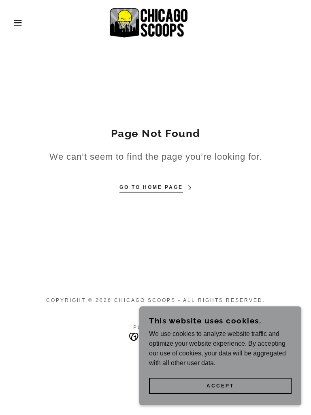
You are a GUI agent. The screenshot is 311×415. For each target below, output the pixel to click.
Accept (220, 386)
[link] (155, 22)
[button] (15, 23)
